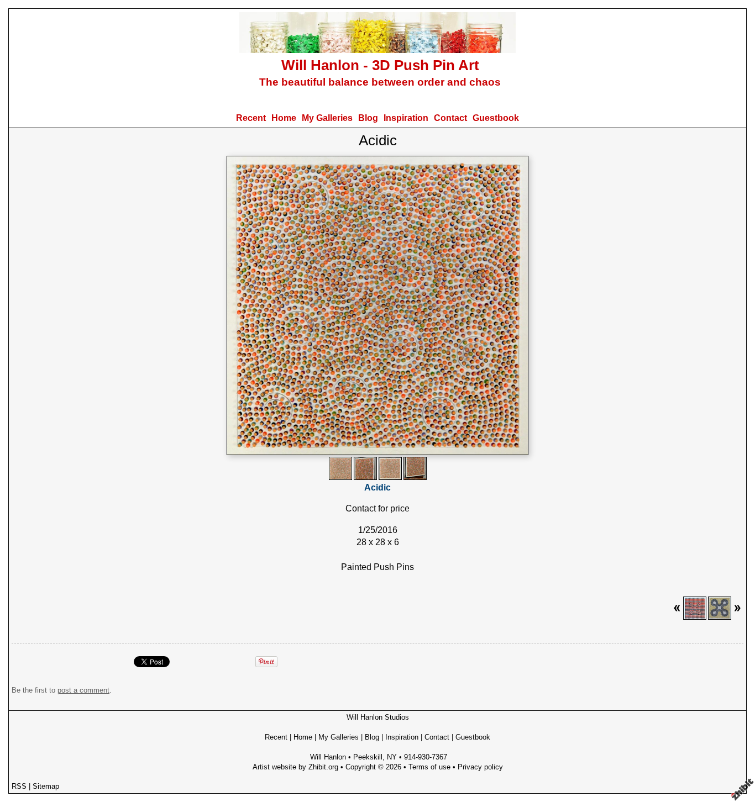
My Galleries (327, 118)
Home (283, 118)
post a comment (83, 690)
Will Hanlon (328, 757)
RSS (19, 786)
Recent (251, 118)
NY (392, 757)
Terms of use (429, 767)
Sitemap (46, 786)
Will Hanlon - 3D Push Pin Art (380, 65)
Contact (450, 118)
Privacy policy (480, 767)
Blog (368, 118)
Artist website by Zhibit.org (295, 767)
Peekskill (367, 757)
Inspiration (406, 118)
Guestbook (496, 118)
